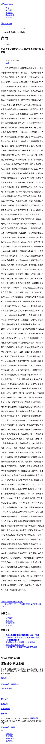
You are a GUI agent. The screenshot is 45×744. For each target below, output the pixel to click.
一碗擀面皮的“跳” (15, 602)
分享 (7, 63)
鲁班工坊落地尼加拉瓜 (15, 645)
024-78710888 (6, 24)
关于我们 (4, 699)
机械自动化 (5, 709)
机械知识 (4, 704)
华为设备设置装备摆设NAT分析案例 (20, 642)
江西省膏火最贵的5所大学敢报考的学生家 (23, 637)
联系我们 (4, 678)
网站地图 (34, 718)
